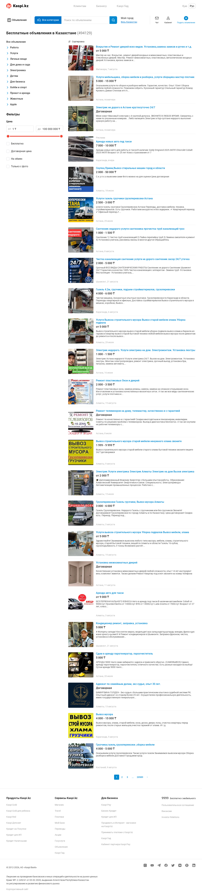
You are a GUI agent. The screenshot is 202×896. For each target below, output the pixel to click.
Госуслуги (60, 841)
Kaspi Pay (106, 805)
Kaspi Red (11, 817)
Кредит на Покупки (16, 829)
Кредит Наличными (16, 841)
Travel (58, 811)
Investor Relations (170, 817)
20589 (140, 777)
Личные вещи (18, 58)
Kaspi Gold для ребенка (18, 811)
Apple (13, 104)
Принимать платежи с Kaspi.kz (117, 832)
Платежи (59, 817)
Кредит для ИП (14, 835)
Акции (58, 835)
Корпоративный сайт (17, 889)
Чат (157, 22)
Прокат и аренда (20, 93)
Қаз (184, 6)
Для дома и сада (20, 64)
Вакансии (167, 811)
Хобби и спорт (18, 87)
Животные (16, 98)
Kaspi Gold (11, 805)
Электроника (18, 70)
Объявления (19, 19)
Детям (14, 75)
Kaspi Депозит (13, 823)
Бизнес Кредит (108, 811)
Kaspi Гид (59, 853)
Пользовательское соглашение (178, 805)
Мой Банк (60, 823)
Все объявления (16, 41)
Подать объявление (186, 22)
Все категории (50, 19)
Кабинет (168, 22)
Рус (192, 6)
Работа (14, 47)
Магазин (59, 805)
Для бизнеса (17, 81)
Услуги (14, 53)
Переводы (60, 829)
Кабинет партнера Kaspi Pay (115, 844)
